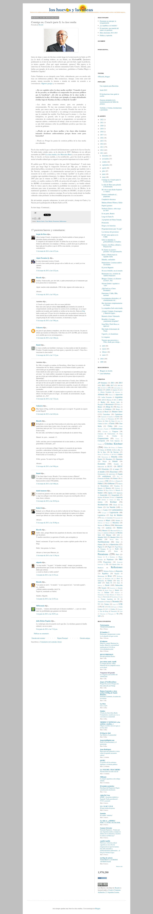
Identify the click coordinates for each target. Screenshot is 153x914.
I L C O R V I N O (106, 806)
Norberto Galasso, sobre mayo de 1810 (111, 210)
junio (103, 174)
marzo (104, 349)
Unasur (115, 607)
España (120, 474)
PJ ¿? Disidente (110, 557)
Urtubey (113, 609)
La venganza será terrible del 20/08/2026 (108, 675)
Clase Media (48, 221)
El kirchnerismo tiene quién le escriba (109, 95)
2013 (101, 147)
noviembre (105, 159)
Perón (116, 551)
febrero (104, 352)
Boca (118, 407)
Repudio (117, 574)
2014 (101, 144)
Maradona (116, 523)
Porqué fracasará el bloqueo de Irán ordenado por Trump (109, 685)
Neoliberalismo (103, 541)
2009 (101, 362)
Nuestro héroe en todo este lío (109, 771)
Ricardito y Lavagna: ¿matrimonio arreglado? (110, 320)
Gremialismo (105, 486)
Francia (118, 481)
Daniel (38, 345)
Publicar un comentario (41, 633)
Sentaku (103, 813)
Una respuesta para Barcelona (109, 86)
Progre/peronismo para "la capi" (112, 229)
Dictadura (109, 459)
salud (99, 583)
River (110, 576)
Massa (107, 525)
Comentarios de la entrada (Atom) (51, 642)
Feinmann (100, 478)
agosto (104, 168)
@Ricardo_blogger (104, 76)
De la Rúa (117, 450)
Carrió (117, 416)
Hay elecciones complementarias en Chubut (112, 304)
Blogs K (109, 406)
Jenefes (111, 499)
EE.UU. (110, 466)
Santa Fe (109, 583)
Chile (106, 421)
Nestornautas (104, 625)
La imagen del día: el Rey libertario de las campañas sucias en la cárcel (110, 665)
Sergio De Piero (41, 234)
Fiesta (107, 478)
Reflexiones (63, 221)
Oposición (114, 544)
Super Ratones (110, 594)
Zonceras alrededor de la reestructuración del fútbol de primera (109, 102)
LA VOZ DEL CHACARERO (110, 769)
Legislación (114, 512)
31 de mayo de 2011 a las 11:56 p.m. (47, 555)
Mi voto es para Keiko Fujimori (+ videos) (112, 191)
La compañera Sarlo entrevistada (112, 308)
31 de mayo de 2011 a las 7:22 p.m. (47, 399)
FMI (106, 481)
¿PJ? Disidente (102, 383)
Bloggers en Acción (106, 371)
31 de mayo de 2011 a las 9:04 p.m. (47, 466)
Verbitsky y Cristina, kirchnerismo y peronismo (111, 109)
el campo (116, 469)
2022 (101, 119)
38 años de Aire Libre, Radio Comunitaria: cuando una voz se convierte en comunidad (110, 715)
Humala (118, 490)
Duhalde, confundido (108, 259)
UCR (120, 604)
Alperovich (118, 394)
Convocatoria (111, 434)
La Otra (103, 704)
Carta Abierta (101, 419)
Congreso (115, 431)
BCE (115, 400)
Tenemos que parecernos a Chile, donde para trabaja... (111, 341)
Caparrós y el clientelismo (110, 334)
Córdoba (114, 436)
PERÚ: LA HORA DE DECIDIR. (110, 823)
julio (103, 171)
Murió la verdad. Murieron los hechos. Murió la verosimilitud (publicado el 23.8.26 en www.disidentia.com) (109, 646)
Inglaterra (119, 493)
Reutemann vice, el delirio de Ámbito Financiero (111, 275)
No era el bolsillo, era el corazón (112, 271)
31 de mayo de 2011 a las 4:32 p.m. (47, 270)
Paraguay (103, 549)
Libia (102, 518)
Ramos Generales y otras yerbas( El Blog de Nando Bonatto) (108, 693)
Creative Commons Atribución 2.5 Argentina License (109, 891)
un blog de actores (106, 858)
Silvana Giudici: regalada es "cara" (110, 284)
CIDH (105, 423)
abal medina (117, 388)
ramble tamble (105, 841)
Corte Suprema (115, 441)
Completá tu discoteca (109, 199)
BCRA (120, 400)
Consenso (100, 434)
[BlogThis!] (35, 218)
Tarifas (118, 594)
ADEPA (108, 390)
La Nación (111, 507)
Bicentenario (110, 404)
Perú (117, 554)
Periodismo (101, 551)
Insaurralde (103, 495)
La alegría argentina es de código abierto (110, 780)
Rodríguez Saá (109, 578)
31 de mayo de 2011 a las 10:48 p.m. (47, 523)
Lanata (105, 510)
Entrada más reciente (38, 638)
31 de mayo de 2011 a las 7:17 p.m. (47, 355)
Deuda (100, 459)
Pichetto (100, 557)
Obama (100, 544)
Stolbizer (117, 592)
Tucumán (115, 601)
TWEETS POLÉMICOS (107, 627)
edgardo (39, 562)
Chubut (100, 424)
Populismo (110, 559)
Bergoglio (100, 404)
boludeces (108, 409)
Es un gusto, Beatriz (108, 213)
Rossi (118, 578)
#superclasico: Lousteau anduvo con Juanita (112, 264)
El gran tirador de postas (107, 808)
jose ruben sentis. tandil (108, 661)
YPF (99, 616)
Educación (101, 466)
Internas (100, 497)
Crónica (113, 447)
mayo (104, 177)
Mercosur (113, 531)
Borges (118, 409)
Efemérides (105, 469)
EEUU (119, 466)
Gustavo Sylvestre (106, 828)
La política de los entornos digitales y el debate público (108, 763)
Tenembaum (114, 597)
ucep (114, 604)
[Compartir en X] (37, 218)
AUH (103, 400)
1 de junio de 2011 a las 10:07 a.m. (47, 614)
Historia (108, 488)
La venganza (106, 337)
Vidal (121, 611)
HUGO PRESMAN (106, 654)
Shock (117, 590)
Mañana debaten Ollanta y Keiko (112, 202)
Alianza (111, 394)
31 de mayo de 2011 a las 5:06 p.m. (47, 320)
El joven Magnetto (107, 267)
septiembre (105, 165)
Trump (108, 602)
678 (109, 388)
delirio (120, 454)
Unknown (39, 327)
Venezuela (114, 611)
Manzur (108, 523)
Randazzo (100, 568)
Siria (99, 592)
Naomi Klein (114, 539)
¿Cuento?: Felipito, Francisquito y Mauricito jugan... (112, 312)
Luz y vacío (103, 706)
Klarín (115, 505)
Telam (99, 597)
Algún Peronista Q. (42, 258)
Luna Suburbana (105, 373)
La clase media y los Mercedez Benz (59, 154)
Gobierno (111, 483)
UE (103, 607)
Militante (103, 777)
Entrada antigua (85, 638)
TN (118, 599)
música (100, 539)
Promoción (105, 223)
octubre (104, 162)
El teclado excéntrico (107, 786)
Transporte (101, 602)
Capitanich (103, 416)
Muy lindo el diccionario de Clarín (110, 330)
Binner (100, 407)
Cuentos (120, 447)
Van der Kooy (104, 611)
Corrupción (101, 441)
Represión (119, 571)
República (105, 573)
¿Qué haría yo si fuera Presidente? (109, 289)
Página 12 (101, 547)
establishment (106, 476)
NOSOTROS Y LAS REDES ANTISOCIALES (109, 861)
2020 (101, 126)
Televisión (106, 597)
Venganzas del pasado (107, 672)
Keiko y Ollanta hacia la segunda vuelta (109, 256)
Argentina (118, 397)
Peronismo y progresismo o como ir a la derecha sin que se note (110, 635)
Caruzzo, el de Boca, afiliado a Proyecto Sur (111, 246)
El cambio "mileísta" (106, 815)
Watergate (110, 614)
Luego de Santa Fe (108, 217)
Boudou (100, 412)
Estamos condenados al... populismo (110, 195)
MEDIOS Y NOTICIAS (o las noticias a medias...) (110, 723)
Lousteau (100, 520)
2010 (101, 359)
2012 (101, 150)
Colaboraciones (116, 428)
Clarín (111, 423)
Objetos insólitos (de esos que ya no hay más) (110, 727)
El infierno (103, 641)
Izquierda (119, 497)
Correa (117, 438)
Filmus (115, 478)
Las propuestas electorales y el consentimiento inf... (111, 299)
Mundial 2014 (114, 537)
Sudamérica (101, 594)
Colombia (105, 431)
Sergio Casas (108, 590)
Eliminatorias (102, 474)
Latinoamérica (117, 509)
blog (83, 311)
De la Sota (102, 452)
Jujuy (118, 500)
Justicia (100, 502)
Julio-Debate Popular (43, 621)
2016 (101, 138)
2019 (101, 129)
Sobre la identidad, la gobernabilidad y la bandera (111, 241)
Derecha (114, 456)
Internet (107, 497)
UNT (106, 609)
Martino (100, 525)
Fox (113, 481)
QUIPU (102, 760)
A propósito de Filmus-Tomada (111, 220)
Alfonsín (101, 394)
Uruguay (120, 609)
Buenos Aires (117, 411)
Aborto (100, 390)
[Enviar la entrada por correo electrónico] (34, 213)
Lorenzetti (117, 518)
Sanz (118, 583)
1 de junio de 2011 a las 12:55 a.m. (47, 599)
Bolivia (100, 409)
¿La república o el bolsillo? (108, 25)
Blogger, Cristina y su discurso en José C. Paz (111, 279)
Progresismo (107, 562)
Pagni (109, 547)
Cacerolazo (106, 414)
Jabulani (104, 499)
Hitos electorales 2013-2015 (108, 33)
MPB (118, 535)
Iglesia (110, 493)
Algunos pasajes (47, 83)
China (112, 421)
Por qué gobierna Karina (107, 656)
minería (106, 533)
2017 (101, 135)
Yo (117, 613)
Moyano (108, 535)
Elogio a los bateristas (109, 226)
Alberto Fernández (105, 392)
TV (99, 604)
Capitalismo (118, 414)
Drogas (105, 461)
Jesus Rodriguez (105, 749)
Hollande (117, 488)
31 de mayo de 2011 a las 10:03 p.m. (47, 501)
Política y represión (106, 35)
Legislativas (101, 515)
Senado (104, 588)
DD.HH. (109, 450)
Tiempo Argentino (107, 599)
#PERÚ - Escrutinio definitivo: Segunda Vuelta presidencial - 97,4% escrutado (109, 799)
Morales (112, 533)
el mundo (101, 471)
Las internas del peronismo (110, 232)
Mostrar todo (119, 866)
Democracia (105, 457)
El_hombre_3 (104, 632)
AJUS (121, 390)
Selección (118, 585)
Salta (118, 581)
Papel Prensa (118, 547)
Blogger (97, 908)
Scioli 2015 (103, 90)
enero (104, 355)
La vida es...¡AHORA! (107, 821)
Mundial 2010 (102, 537)
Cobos (110, 426)
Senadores (112, 588)
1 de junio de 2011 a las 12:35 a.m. (47, 575)
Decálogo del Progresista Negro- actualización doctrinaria (110, 789)
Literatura (110, 518)
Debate (99, 454)
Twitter (106, 604)
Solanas (106, 592)
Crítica (106, 447)
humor (100, 492)
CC (118, 419)
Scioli (107, 585)
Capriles (111, 416)
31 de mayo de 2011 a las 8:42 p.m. (47, 414)
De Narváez (115, 452)
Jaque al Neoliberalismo (108, 682)
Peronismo (56, 221)
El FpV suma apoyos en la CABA (110, 236)
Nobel (117, 542)
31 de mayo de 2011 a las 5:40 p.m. (47, 338)
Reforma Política (109, 571)
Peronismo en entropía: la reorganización (108, 22)
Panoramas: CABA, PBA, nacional (110, 294)
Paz (110, 549)
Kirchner (113, 502)
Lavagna (104, 512)
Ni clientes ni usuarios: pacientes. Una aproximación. (112, 251)
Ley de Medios (116, 515)
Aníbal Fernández (106, 397)
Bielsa (118, 404)
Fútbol (100, 483)
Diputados (119, 459)
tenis (121, 597)
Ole (107, 544)
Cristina (100, 444)
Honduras (100, 490)
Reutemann (101, 576)
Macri (108, 520)
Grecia (120, 484)
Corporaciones (103, 438)
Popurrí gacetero (107, 205)
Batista (109, 400)
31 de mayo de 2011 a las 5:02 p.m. (47, 294)
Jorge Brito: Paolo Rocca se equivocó (110, 325)
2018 (101, 132)
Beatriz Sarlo (40, 221)
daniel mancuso (41, 490)
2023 (104, 388)
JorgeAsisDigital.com (107, 740)
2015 (101, 141)
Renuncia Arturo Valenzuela (111, 316)
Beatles (103, 402)
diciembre (105, 156)
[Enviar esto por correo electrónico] (33, 218)
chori (118, 421)
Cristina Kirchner (113, 443)
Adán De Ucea (105, 795)
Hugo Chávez (109, 490)
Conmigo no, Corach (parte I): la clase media (111, 181)
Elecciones (114, 471)
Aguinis (115, 390)
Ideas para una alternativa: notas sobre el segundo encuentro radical (110, 753)
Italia (113, 497)
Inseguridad (115, 495)
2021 (101, 122)
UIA (109, 607)
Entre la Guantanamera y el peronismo (108, 743)
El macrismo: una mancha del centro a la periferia (109, 29)
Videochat (102, 614)
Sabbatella (101, 581)
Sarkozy (100, 585)
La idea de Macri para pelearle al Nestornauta (111, 186)
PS (107, 564)
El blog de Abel (105, 733)
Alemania (117, 392)
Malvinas (100, 523)
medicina (108, 528)
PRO (120, 559)
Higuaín (100, 488)
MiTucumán (40, 606)
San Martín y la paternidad (108, 735)
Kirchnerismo (103, 504)
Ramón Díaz (116, 564)
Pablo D (39, 508)
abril (103, 346)
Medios (119, 527)
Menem (104, 530)
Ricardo (41, 25)
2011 (101, 153)
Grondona (117, 486)
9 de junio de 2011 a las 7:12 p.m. (47, 629)
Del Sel (114, 454)
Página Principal (62, 638)
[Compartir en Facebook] (39, 218)
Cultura (102, 450)
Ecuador (116, 464)
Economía (101, 463)
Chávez (100, 421)
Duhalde (115, 461)
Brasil (106, 412)
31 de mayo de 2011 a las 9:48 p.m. (47, 484)
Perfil (117, 549)
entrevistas (112, 474)
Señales (102, 711)
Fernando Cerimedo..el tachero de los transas (110, 697)
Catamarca (111, 419)
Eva (118, 476)
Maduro (118, 520)
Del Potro (106, 454)
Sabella (109, 580)
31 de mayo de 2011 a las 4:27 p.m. (47, 251)
